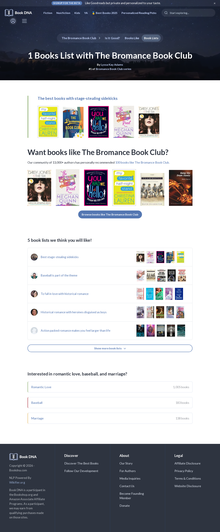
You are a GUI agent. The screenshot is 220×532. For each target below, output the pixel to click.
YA (86, 12)
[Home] (21, 12)
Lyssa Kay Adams (112, 64)
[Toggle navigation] (24, 21)
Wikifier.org (17, 482)
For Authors (127, 471)
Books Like (132, 38)
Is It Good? (112, 38)
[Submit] (166, 12)
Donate (124, 505)
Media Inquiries (130, 478)
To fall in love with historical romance (65, 294)
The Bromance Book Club (79, 38)
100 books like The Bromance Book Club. (142, 162)
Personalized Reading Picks (139, 12)
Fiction (47, 12)
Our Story (126, 463)
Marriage (37, 418)
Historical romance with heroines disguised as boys (74, 312)
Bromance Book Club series (113, 68)
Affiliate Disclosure (187, 463)
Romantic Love (41, 387)
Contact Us (127, 486)
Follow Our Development (81, 471)
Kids (77, 12)
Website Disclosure (187, 486)
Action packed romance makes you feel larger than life (75, 330)
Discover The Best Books (81, 463)
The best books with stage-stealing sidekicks (77, 98)
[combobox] (188, 13)
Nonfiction (63, 12)
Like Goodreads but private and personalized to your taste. (123, 3)
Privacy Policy (183, 471)
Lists (151, 38)
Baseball (36, 402)
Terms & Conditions (187, 478)
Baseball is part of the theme (59, 275)
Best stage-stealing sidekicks (60, 257)
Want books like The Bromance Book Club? (98, 152)
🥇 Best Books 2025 (104, 12)
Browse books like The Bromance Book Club (110, 214)
